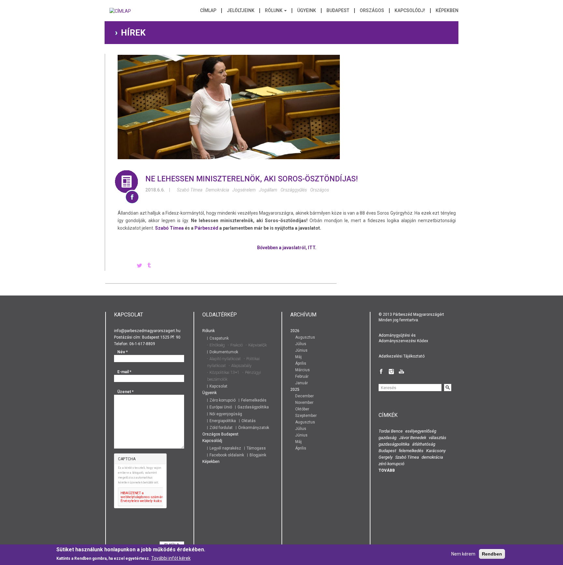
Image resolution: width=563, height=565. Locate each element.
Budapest (337, 10)
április (300, 363)
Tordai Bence (391, 431)
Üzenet (125, 391)
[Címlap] (120, 13)
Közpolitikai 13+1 (224, 372)
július (300, 344)
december (304, 396)
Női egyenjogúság (225, 414)
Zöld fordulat (221, 427)
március (302, 370)
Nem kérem (463, 554)
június (301, 350)
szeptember (306, 415)
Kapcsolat (218, 386)
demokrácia (217, 189)
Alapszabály (241, 365)
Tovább (387, 470)
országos (319, 189)
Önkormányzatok (253, 427)
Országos (372, 10)
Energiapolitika (222, 421)
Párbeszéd (206, 228)
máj (298, 357)
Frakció (236, 345)
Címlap (208, 10)
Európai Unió (220, 407)
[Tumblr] (149, 266)
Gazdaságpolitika (253, 407)
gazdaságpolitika (394, 444)
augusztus (305, 337)
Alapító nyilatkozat (225, 359)
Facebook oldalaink (226, 455)
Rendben (492, 554)
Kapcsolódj (212, 440)
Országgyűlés (294, 189)
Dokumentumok (223, 352)
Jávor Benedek (412, 437)
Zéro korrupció (222, 400)
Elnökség (217, 345)
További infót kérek (171, 558)
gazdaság (388, 437)
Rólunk (274, 10)
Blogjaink (258, 455)
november (304, 402)
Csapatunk (219, 338)
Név (122, 352)
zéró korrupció (391, 463)
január (301, 383)
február (302, 376)
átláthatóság (423, 444)
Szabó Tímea (189, 189)
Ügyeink (306, 10)
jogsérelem (244, 189)
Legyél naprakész (225, 448)
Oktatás (248, 421)
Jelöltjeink (240, 10)
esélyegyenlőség (420, 431)
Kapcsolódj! (410, 10)
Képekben (447, 10)
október (302, 409)
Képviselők (257, 345)
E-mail (124, 372)
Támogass (256, 448)
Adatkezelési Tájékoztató (402, 356)
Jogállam (268, 189)
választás (437, 437)
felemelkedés (411, 450)
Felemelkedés (254, 400)
